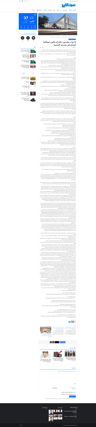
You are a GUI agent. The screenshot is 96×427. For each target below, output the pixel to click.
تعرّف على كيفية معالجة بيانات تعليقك (51, 398)
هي (61, 10)
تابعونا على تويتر (44, 407)
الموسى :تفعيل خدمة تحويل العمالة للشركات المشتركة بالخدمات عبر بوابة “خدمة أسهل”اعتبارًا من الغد (45, 360)
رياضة (54, 10)
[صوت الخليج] (68, 5)
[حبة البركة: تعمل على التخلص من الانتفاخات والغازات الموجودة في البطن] (33, 100)
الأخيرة (23, 73)
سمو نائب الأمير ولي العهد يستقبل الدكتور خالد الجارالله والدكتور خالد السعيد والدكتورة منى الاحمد (71, 358)
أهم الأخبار (70, 37)
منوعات (33, 10)
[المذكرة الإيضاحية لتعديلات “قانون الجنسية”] (60, 411)
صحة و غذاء (45, 10)
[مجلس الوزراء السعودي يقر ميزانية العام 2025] (33, 62)
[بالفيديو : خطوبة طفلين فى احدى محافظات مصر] (33, 88)
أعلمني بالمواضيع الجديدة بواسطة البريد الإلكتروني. (68, 394)
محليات (70, 10)
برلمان (70, 39)
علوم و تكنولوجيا (39, 10)
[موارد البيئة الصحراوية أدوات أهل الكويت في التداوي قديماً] (33, 78)
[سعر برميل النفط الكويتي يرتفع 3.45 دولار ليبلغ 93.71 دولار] (55, 415)
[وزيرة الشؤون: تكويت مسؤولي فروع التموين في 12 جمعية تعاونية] (55, 418)
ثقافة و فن (50, 10)
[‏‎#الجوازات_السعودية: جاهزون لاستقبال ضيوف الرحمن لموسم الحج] (33, 51)
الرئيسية (74, 10)
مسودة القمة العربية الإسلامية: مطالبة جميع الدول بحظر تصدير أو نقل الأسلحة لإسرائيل (25, 66)
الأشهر (33, 73)
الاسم (75, 383)
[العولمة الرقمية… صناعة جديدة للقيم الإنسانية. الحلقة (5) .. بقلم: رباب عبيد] (51, 419)
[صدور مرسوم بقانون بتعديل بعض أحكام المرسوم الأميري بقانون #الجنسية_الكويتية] (55, 411)
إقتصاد (58, 10)
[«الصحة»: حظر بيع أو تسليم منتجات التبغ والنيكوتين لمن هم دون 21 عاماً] (60, 418)
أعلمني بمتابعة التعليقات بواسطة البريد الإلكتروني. (68, 392)
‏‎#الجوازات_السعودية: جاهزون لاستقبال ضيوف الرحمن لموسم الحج (24, 50)
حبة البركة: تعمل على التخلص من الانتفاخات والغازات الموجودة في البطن (25, 99)
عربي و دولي (65, 10)
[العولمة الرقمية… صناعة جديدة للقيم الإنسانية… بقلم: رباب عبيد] (51, 412)
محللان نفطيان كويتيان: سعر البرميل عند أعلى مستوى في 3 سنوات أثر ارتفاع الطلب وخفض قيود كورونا (58, 359)
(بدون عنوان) (27, 81)
